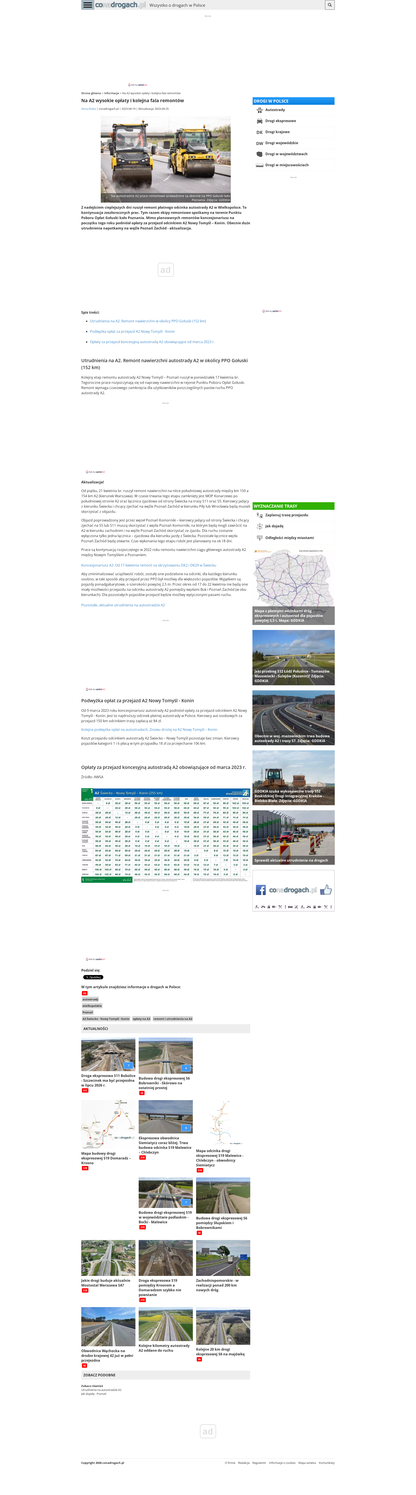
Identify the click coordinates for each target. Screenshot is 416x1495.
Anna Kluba (88, 109)
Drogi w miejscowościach (287, 165)
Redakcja (244, 1463)
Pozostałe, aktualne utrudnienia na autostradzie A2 (123, 605)
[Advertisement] (208, 50)
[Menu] (87, 5)
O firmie (230, 1463)
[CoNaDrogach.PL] (120, 9)
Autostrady (275, 109)
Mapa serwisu (307, 1463)
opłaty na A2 (141, 1019)
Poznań (88, 1012)
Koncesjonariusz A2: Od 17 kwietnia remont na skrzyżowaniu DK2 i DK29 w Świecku (148, 565)
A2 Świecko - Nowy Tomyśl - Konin (106, 1019)
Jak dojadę (274, 526)
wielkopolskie (92, 1006)
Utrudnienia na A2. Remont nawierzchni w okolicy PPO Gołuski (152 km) (148, 321)
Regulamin (259, 1463)
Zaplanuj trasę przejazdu (286, 515)
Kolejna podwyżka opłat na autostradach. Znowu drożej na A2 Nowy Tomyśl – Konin (149, 729)
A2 (84, 993)
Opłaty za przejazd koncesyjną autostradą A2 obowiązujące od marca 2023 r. (152, 341)
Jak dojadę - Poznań (93, 1394)
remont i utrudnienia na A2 (172, 1019)
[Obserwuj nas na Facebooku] (293, 910)
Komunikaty (327, 1463)
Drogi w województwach (286, 154)
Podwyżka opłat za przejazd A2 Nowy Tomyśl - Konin (132, 331)
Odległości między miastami (289, 537)
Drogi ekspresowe (280, 120)
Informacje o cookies (282, 1463)
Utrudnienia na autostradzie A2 (101, 1390)
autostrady (90, 999)
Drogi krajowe (277, 131)
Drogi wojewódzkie (281, 142)
